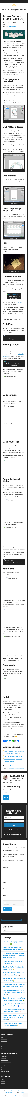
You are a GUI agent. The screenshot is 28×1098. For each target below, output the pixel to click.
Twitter (2, 1079)
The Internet (4, 1056)
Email (5, 889)
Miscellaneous (4, 1069)
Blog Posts (3, 1044)
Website (5, 895)
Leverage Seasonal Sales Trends (13, 756)
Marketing (14, 26)
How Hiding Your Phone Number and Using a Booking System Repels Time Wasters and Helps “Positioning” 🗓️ (14, 955)
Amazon (20, 302)
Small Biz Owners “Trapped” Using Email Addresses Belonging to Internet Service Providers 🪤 (13, 1017)
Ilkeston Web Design (19, 1095)
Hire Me (6, 797)
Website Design (4, 1063)
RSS (2, 1084)
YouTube (3, 1081)
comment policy (7, 863)
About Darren (4, 1039)
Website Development (6, 1062)
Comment (6, 867)
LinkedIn (3, 1083)
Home (2, 1037)
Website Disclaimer (9, 1092)
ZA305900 (22, 1092)
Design (10, 26)
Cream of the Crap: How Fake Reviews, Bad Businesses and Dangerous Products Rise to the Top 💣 (14, 992)
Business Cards (15, 768)
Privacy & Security (5, 1071)
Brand (10, 768)
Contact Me (3, 1048)
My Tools (3, 1043)
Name (5, 882)
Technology (3, 1067)
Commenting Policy (22, 1090)
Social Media (4, 1065)
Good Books (4, 1041)
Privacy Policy (14, 1090)
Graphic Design (4, 1060)
